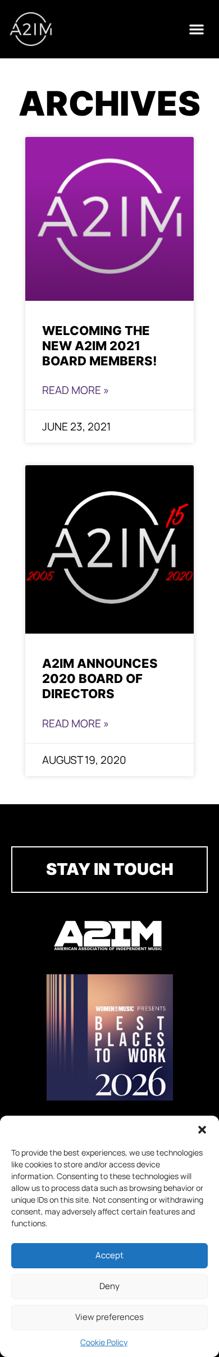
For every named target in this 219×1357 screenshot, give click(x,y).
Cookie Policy (103, 1342)
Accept (109, 1255)
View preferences (109, 1317)
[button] (202, 1129)
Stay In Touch (110, 869)
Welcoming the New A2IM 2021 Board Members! (99, 345)
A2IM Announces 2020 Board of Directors (100, 678)
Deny (109, 1286)
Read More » (75, 390)
